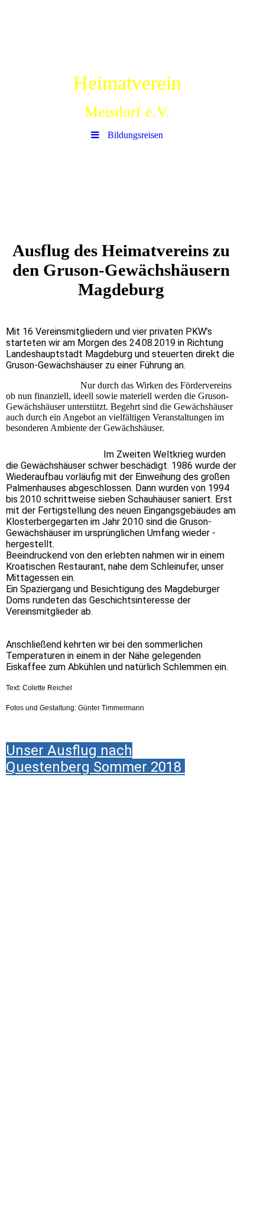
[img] (127, 32)
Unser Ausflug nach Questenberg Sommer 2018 (95, 758)
